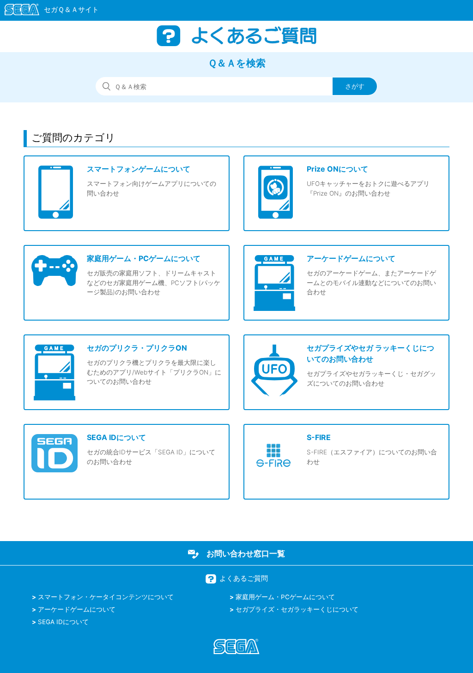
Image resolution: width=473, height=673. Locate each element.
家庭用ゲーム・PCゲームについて (285, 597)
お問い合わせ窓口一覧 (245, 553)
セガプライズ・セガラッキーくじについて (297, 609)
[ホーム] (47, 11)
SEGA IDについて (63, 621)
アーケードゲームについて (76, 609)
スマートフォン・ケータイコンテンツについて (106, 597)
